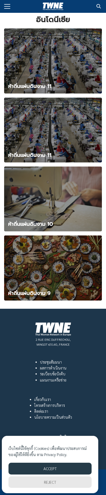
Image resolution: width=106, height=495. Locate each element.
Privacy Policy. (55, 454)
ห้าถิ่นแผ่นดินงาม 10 (30, 224)
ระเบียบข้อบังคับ (52, 374)
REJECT (50, 482)
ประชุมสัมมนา (51, 362)
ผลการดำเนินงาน (53, 368)
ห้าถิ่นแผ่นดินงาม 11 (29, 86)
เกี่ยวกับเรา (42, 399)
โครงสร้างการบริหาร (49, 405)
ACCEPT (50, 468)
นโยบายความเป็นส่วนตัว (53, 417)
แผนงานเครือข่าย (53, 380)
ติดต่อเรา (41, 411)
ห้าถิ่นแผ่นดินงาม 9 (29, 293)
